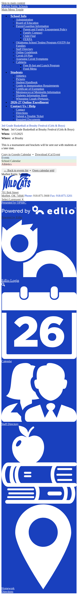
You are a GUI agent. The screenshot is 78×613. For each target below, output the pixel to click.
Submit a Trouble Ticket (30, 116)
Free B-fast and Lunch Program (41, 65)
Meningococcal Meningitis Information (38, 92)
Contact (20, 109)
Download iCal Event (47, 154)
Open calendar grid (43, 170)
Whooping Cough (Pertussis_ (33, 98)
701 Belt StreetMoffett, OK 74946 (12, 194)
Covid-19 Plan (24, 55)
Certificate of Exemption (30, 88)
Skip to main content (13, 3)
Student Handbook (27, 82)
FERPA (27, 39)
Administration (24, 19)
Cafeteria (21, 62)
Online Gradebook (26, 52)
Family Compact (32, 32)
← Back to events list (16, 170)
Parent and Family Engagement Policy (45, 29)
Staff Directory (24, 49)
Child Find (29, 35)
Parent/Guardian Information (32, 26)
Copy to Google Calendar (16, 154)
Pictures (20, 79)
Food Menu (30, 68)
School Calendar (10, 160)
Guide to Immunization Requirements (37, 85)
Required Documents (28, 119)
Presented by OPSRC (13, 202)
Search (3, 284)
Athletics (21, 75)
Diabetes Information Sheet (31, 95)
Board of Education (27, 22)
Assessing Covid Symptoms (32, 58)
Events (5, 157)
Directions (22, 112)
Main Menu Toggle (12, 9)
